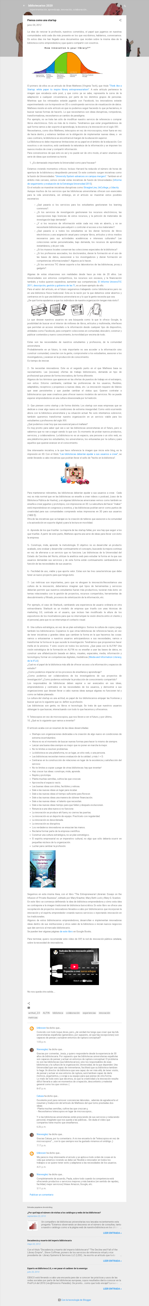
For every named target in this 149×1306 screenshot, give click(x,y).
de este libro (66, 931)
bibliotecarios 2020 (40, 5)
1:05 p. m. (41, 1041)
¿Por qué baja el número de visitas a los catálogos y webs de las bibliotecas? (64, 1212)
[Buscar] (125, 6)
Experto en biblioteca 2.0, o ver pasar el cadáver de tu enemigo (57, 1268)
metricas (32, 1017)
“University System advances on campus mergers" (80, 176)
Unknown (41, 1027)
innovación (104, 1013)
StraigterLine (90, 187)
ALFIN (46, 1013)
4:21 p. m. (41, 1167)
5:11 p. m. (41, 1188)
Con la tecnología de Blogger (76, 1300)
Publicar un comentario (41, 1194)
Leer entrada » (112, 1233)
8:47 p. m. (41, 1088)
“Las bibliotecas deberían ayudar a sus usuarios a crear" (88, 454)
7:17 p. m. (41, 1145)
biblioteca (58, 1013)
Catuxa (40, 1096)
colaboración (73, 1013)
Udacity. (115, 187)
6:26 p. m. (41, 1126)
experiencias (89, 1013)
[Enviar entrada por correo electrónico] (28, 1008)
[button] (120, 20)
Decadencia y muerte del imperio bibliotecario (49, 1240)
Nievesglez (42, 1049)
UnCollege (103, 187)
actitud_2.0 (34, 1013)
